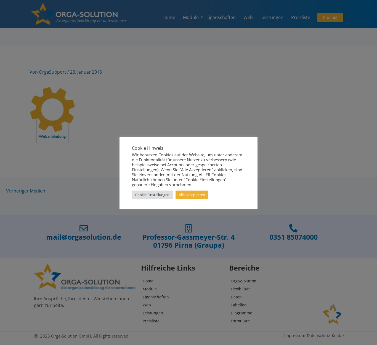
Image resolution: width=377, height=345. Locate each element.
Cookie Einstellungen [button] (152, 194)
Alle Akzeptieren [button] (192, 194)
